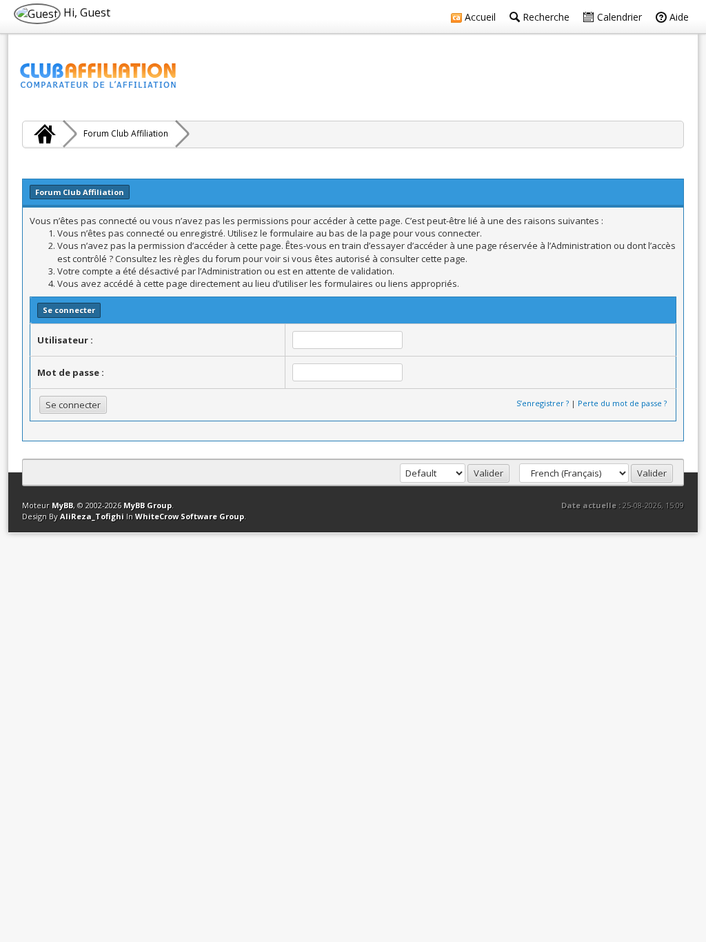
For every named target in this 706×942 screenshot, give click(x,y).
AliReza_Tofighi (92, 516)
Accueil (479, 16)
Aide (678, 16)
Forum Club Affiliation (125, 133)
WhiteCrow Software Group (189, 516)
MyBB (62, 505)
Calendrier (618, 16)
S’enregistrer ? (542, 403)
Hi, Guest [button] (85, 12)
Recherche (544, 16)
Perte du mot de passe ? (622, 403)
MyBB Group (147, 505)
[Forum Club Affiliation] (43, 133)
